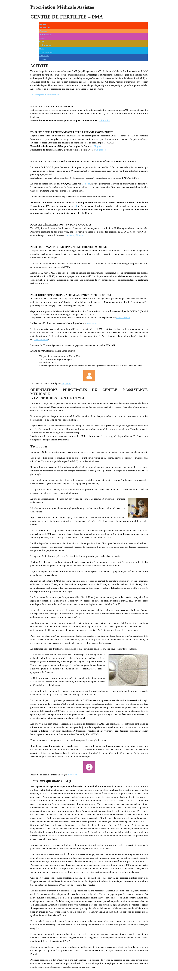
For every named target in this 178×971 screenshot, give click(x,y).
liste (76, 206)
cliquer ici (66, 383)
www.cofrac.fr (123, 317)
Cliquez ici (104, 120)
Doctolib (86, 183)
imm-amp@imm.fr (75, 235)
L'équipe (43, 31)
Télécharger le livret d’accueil (44, 94)
